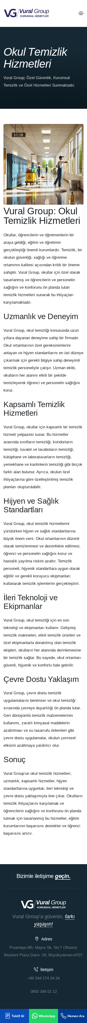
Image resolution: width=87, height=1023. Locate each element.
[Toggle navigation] (81, 13)
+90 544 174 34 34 (44, 978)
